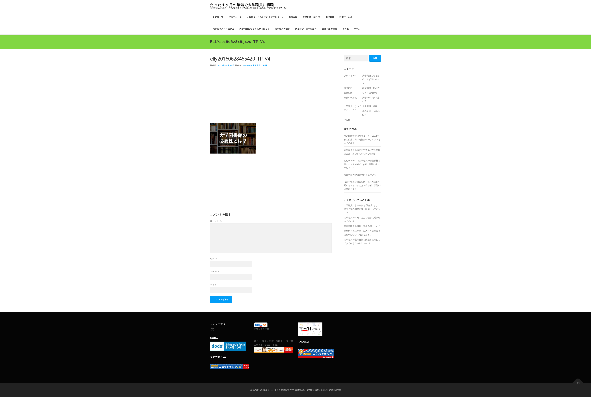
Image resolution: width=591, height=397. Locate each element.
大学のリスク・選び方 (223, 29)
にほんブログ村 (261, 329)
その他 (345, 29)
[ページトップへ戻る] (578, 382)
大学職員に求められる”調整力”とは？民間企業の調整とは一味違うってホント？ (362, 209)
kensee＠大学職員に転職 (255, 65)
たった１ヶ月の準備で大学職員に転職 (242, 5)
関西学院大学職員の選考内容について (362, 226)
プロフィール (235, 17)
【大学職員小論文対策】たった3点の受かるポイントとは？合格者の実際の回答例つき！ (362, 185)
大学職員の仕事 (282, 29)
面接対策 (330, 17)
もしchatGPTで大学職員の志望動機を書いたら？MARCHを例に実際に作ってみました (362, 164)
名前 (213, 258)
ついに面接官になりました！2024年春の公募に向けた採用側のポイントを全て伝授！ (362, 139)
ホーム (357, 29)
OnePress (312, 389)
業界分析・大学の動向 (306, 29)
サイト (213, 284)
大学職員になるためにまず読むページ (265, 17)
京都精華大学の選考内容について (360, 174)
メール (215, 271)
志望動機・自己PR (311, 17)
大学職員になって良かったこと (254, 29)
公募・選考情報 (329, 29)
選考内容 (293, 17)
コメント (216, 220)
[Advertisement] (271, 99)
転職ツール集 (346, 17)
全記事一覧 (218, 17)
